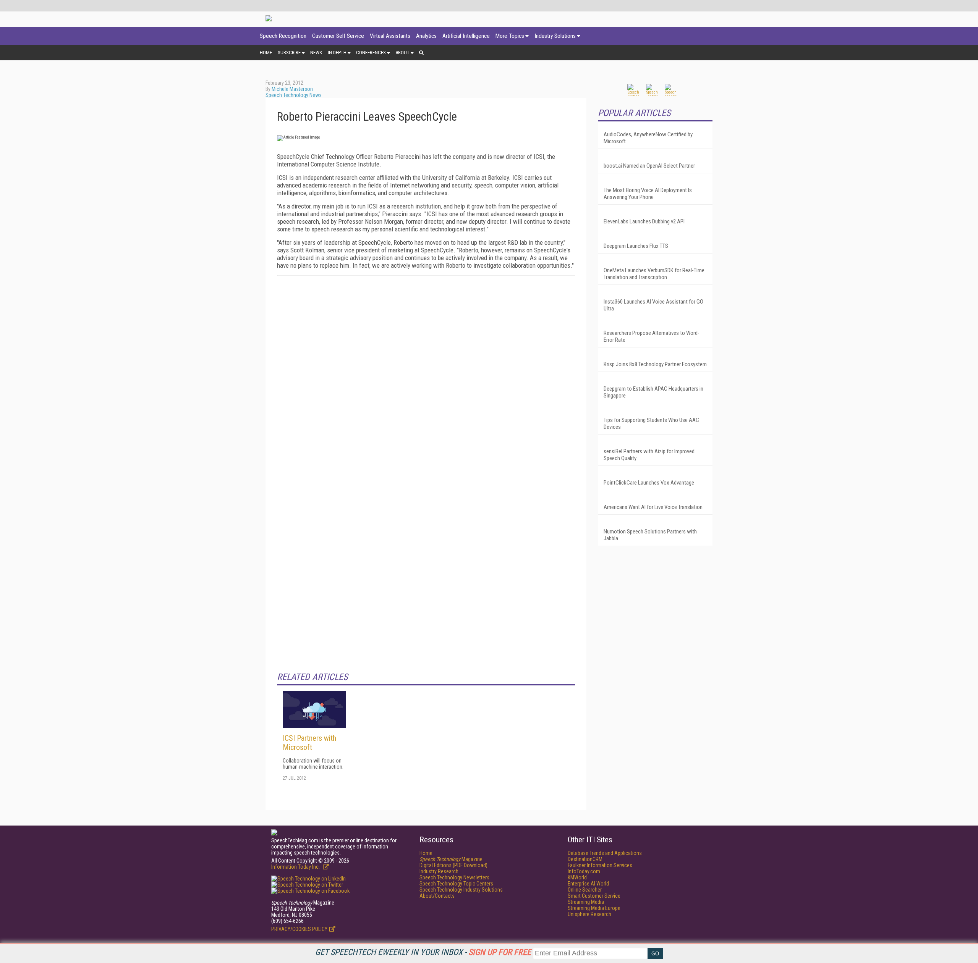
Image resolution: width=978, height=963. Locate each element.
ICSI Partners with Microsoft (309, 743)
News (316, 52)
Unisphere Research (589, 914)
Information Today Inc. (296, 867)
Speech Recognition (283, 35)
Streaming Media (586, 902)
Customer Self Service (338, 35)
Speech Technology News (294, 95)
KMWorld (577, 877)
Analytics (426, 35)
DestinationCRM (585, 859)
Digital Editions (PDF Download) (453, 865)
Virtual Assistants (390, 35)
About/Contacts (437, 896)
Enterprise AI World (588, 884)
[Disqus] (426, 376)
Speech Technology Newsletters (454, 877)
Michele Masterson (292, 89)
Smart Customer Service (594, 896)
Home (266, 52)
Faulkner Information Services (600, 865)
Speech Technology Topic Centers (456, 884)
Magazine (451, 859)
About (402, 52)
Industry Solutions (555, 35)
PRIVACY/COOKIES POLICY (299, 929)
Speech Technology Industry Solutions (461, 890)
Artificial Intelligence (466, 35)
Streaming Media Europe (594, 908)
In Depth (337, 52)
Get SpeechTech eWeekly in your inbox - (423, 952)
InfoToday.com (584, 871)
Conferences (371, 52)
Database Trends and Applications (605, 853)
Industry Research (438, 871)
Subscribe (289, 52)
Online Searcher (585, 890)
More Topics (509, 35)
